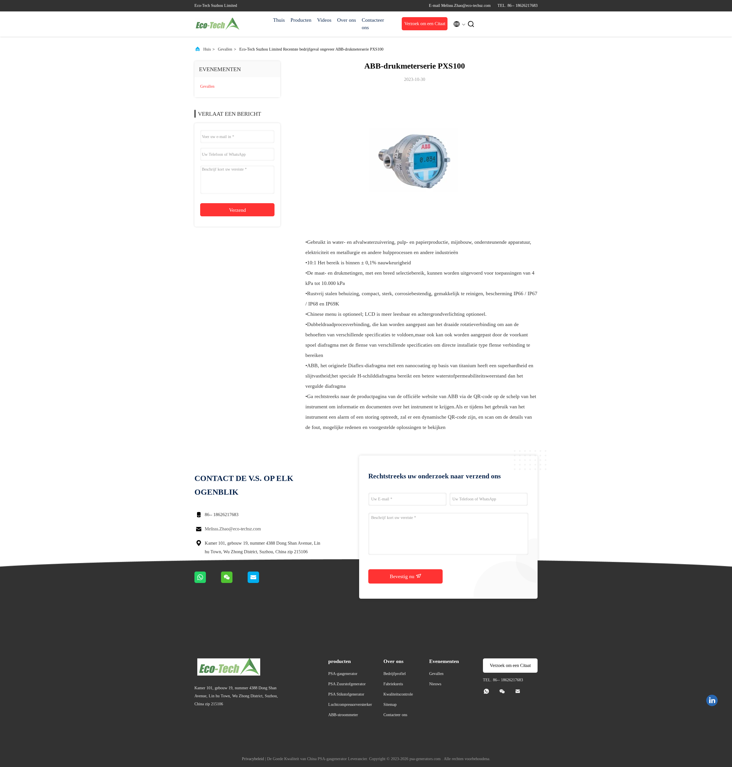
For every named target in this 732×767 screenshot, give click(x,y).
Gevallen (225, 49)
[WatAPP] (207, 581)
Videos (324, 20)
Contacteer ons (373, 23)
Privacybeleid (253, 759)
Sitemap (390, 704)
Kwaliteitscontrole (398, 694)
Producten (301, 20)
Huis (207, 49)
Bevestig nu (403, 576)
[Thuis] (217, 24)
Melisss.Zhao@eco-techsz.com (233, 528)
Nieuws (435, 684)
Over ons (346, 20)
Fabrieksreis (393, 684)
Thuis (279, 20)
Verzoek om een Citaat (424, 23)
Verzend (237, 210)
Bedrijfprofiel (394, 674)
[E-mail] (260, 581)
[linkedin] (712, 700)
